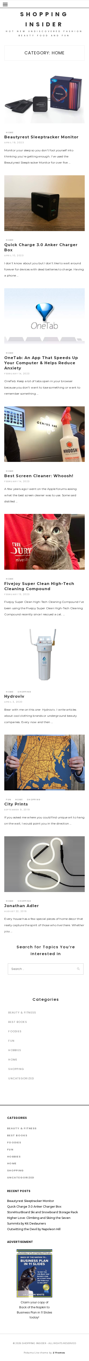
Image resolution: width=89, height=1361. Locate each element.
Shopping (24, 692)
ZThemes (59, 1352)
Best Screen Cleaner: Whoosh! (38, 476)
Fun (8, 799)
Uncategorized (21, 1078)
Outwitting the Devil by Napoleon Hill (34, 1229)
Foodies (15, 1031)
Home (10, 132)
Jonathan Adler (21, 906)
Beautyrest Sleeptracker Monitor (41, 137)
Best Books (17, 1022)
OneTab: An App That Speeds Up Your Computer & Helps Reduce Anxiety (41, 363)
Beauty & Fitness (22, 1012)
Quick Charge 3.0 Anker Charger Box (34, 1206)
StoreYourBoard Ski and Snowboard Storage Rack (42, 1212)
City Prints (16, 804)
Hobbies (14, 1050)
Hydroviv (14, 696)
